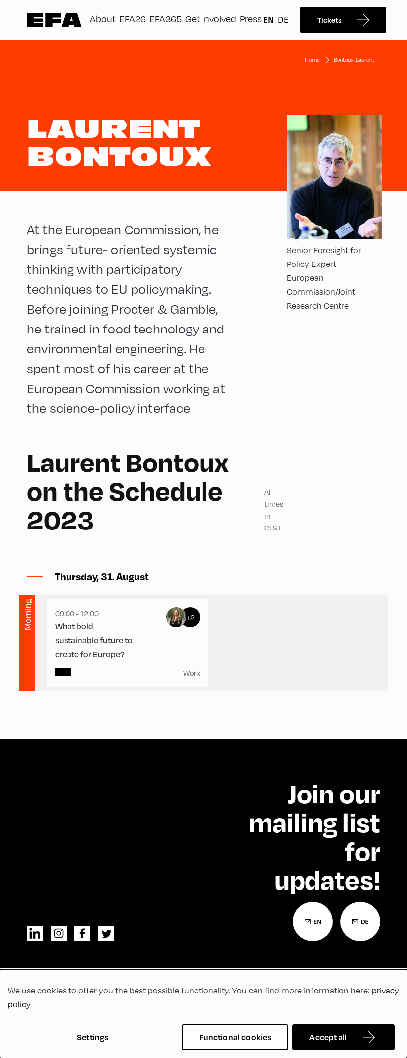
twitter (106, 933)
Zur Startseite (54, 20)
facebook (82, 933)
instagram (59, 933)
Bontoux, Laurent (354, 59)
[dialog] (203, 1013)
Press (251, 18)
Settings (92, 1037)
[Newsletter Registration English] (313, 921)
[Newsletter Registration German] (360, 921)
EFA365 (165, 18)
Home (312, 59)
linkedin (35, 933)
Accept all (328, 1037)
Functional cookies (235, 1037)
